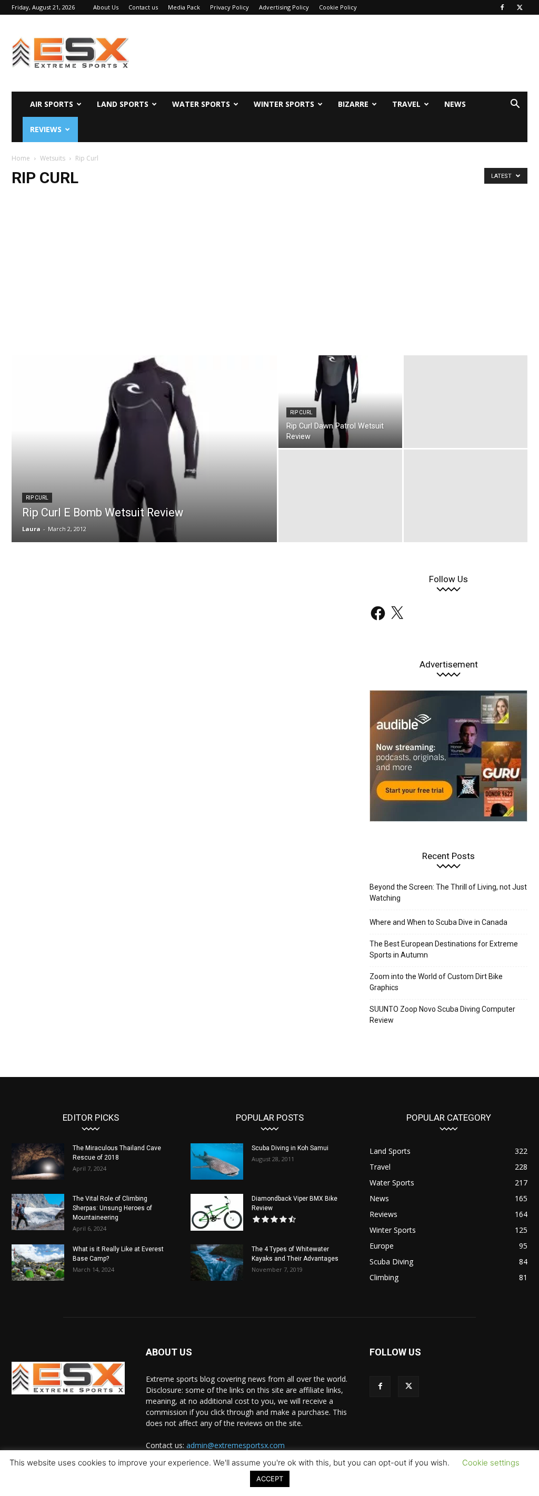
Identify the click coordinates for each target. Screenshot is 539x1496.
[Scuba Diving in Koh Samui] (217, 1161)
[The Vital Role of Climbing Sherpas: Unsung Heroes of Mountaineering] (38, 1212)
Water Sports (201, 104)
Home (21, 158)
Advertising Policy (284, 7)
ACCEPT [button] (269, 1478)
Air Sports (51, 104)
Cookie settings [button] (491, 1463)
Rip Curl (37, 498)
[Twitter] (519, 7)
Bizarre (353, 104)
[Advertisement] (269, 276)
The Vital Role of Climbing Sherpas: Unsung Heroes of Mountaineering (112, 1208)
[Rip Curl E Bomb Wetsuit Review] (144, 488)
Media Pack (184, 7)
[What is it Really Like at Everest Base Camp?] (38, 1262)
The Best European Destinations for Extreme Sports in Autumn (444, 949)
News (455, 104)
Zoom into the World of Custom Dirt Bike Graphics (436, 982)
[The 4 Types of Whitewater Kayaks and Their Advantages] (217, 1262)
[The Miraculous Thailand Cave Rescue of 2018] (38, 1161)
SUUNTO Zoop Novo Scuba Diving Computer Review (442, 1014)
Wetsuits (52, 158)
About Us (105, 7)
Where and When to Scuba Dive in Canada (438, 922)
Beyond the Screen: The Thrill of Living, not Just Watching (448, 892)
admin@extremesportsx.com (235, 1445)
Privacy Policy (229, 7)
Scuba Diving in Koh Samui (290, 1148)
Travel (406, 104)
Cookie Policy (338, 7)
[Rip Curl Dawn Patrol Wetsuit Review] (340, 401)
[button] (514, 105)
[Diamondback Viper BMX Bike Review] (217, 1212)
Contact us (143, 7)
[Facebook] (502, 7)
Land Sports (122, 104)
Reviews (46, 129)
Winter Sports (284, 104)
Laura (31, 529)
